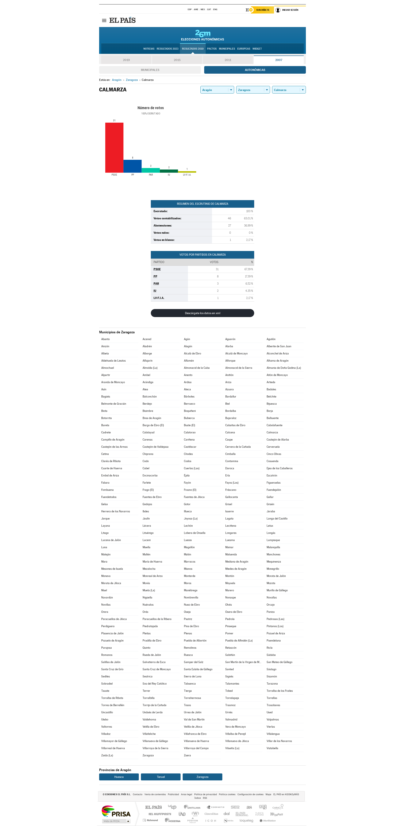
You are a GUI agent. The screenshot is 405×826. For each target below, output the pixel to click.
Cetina (105, 454)
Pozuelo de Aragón (112, 640)
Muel (104, 590)
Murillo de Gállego (277, 590)
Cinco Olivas (274, 454)
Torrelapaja (232, 698)
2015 (177, 60)
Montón (229, 576)
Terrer (146, 690)
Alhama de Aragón (278, 360)
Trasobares (273, 705)
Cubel (146, 468)
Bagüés (105, 396)
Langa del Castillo (277, 518)
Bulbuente (273, 418)
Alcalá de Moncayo (236, 353)
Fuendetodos (108, 497)
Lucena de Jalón (111, 540)
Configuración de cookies (250, 794)
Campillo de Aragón (112, 439)
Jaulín (146, 518)
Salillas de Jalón (110, 662)
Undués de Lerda (153, 712)
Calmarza (272, 432)
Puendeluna (274, 640)
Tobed (229, 690)
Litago (105, 532)
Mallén (146, 554)
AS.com (247, 807)
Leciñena (230, 525)
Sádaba (271, 654)
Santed (229, 669)
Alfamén (189, 360)
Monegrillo (273, 568)
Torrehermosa (192, 698)
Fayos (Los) (232, 482)
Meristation (267, 820)
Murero (229, 590)
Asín (103, 389)
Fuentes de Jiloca (194, 497)
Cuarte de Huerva (111, 468)
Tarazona (272, 683)
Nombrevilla (191, 597)
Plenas (188, 633)
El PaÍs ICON (210, 820)
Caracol (276, 807)
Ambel (146, 375)
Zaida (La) (107, 755)
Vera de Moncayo (235, 726)
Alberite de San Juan (279, 346)
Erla (227, 475)
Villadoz (106, 733)
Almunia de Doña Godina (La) (284, 367)
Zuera (187, 755)
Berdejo (147, 403)
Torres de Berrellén (112, 705)
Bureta (105, 425)
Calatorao (190, 432)
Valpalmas (273, 719)
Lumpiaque (273, 540)
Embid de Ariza (110, 475)
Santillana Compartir (215, 807)
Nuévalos (148, 604)
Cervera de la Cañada (238, 446)
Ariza (228, 382)
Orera (104, 611)
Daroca (229, 468)
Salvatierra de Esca (154, 662)
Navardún (107, 597)
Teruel (161, 777)
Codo (146, 461)
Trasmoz (230, 705)
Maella (146, 547)
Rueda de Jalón (152, 654)
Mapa (268, 794)
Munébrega (190, 590)
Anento (188, 375)
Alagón (188, 346)
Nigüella (147, 597)
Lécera (147, 525)
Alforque (230, 360)
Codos (187, 461)
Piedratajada (150, 626)
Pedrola (230, 619)
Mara (104, 561)
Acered (147, 339)
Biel (227, 403)
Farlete (147, 482)
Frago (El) (148, 489)
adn (261, 807)
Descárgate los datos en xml (202, 313)
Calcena (230, 432)
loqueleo (246, 820)
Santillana (193, 807)
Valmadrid (231, 719)
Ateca (187, 389)
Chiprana (148, 454)
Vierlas (271, 726)
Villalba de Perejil (235, 733)
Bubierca (189, 418)
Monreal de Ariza (153, 576)
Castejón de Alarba (278, 439)
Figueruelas (274, 482)
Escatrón (272, 475)
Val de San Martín (194, 719)
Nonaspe (230, 597)
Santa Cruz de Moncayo (157, 669)
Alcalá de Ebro (192, 353)
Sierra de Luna (192, 676)
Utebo (104, 719)
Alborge (147, 353)
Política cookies (227, 794)
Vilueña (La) (232, 748)
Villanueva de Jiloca (237, 741)
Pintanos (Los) (275, 626)
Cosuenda (272, 461)
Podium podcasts (192, 820)
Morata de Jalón (276, 576)
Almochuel (107, 367)
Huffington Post (159, 814)
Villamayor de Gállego (114, 741)
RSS (205, 798)
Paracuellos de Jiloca (114, 619)
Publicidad (173, 794)
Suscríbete (263, 9)
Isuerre (229, 511)
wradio (194, 814)
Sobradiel (107, 683)
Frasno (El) (190, 489)
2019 (126, 60)
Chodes (188, 454)
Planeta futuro (257, 814)
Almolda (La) (150, 367)
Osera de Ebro (233, 611)
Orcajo (271, 604)
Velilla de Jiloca (193, 726)
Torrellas (272, 698)
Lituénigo (148, 532)
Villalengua (273, 733)
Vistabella (272, 748)
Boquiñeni (190, 410)
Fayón (187, 482)
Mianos (188, 568)
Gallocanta (231, 497)
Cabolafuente (274, 425)
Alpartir (105, 375)
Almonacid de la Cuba (197, 367)
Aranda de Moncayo (113, 382)
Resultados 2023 (167, 48)
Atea (145, 389)
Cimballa (230, 454)
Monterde (189, 576)
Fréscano (230, 489)
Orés (145, 611)
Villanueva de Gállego (155, 741)
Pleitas (147, 633)
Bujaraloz (230, 418)
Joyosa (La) (191, 518)
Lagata (229, 518)
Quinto (146, 647)
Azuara (229, 389)
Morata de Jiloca (111, 583)
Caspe (229, 439)
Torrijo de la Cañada (154, 705)
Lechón (188, 525)
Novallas (272, 597)
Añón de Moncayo (277, 375)
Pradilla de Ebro (152, 640)
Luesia (188, 540)
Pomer (229, 633)
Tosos (187, 705)
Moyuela (230, 583)
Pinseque (230, 626)
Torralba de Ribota (112, 698)
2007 (278, 60)
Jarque (105, 518)
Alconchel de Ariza (278, 353)
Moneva (106, 576)
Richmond (150, 820)
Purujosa (106, 647)
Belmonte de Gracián (113, 403)
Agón (187, 339)
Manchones (273, 554)
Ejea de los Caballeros (280, 468)
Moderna (172, 820)
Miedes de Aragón (236, 568)
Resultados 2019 (193, 48)
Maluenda (231, 554)
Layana (105, 525)
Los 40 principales (174, 807)
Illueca (188, 511)
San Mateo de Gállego (279, 662)
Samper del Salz (193, 662)
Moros (187, 583)
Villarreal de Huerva (113, 748)
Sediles (105, 676)
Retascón (230, 647)
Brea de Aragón (152, 418)
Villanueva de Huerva (196, 741)
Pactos (212, 48)
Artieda (271, 382)
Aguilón (271, 339)
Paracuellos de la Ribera (157, 619)
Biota (104, 410)
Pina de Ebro (191, 626)
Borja (270, 410)
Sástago (271, 669)
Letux (270, 525)
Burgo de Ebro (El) (153, 425)
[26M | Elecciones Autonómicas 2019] (202, 35)
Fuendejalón (274, 489)
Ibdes (146, 511)
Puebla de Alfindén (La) (239, 640)
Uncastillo (107, 712)
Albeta (105, 353)
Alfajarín (148, 360)
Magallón (189, 547)
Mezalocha (149, 568)
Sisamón (272, 676)
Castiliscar (190, 446)
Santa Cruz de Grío (112, 669)
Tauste (105, 690)
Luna (104, 547)
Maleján (106, 554)
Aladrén (147, 346)
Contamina (231, 461)
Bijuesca (272, 403)
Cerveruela (273, 446)
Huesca (119, 777)
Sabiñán (230, 654)
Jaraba (271, 511)
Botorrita (106, 418)
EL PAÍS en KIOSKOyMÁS (286, 794)
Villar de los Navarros (279, 741)
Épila (187, 475)
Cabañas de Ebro (235, 425)
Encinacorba (150, 475)
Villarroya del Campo (196, 748)
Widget (257, 48)
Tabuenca (190, 683)
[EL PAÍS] (123, 20)
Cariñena (189, 439)
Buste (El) (189, 425)
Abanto (105, 339)
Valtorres (106, 726)
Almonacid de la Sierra (238, 367)
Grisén (270, 504)
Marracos (189, 561)
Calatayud (148, 432)
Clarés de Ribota (111, 461)
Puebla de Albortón (195, 640)
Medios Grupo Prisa (116, 821)
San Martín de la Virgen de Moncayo (243, 662)
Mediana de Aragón (236, 561)
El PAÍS (153, 807)
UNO (182, 814)
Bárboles (189, 396)
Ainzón (105, 346)
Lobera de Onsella (194, 532)
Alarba (229, 346)
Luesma (230, 540)
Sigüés (229, 676)
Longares (230, 532)
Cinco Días (210, 814)
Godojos (147, 504)
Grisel (228, 504)
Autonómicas (255, 70)
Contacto (137, 794)
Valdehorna (149, 719)
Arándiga (148, 382)
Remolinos (190, 647)
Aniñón (229, 375)
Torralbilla (149, 698)
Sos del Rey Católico (155, 683)
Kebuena (273, 814)
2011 (228, 60)
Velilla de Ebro (151, 726)
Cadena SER (234, 807)
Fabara (105, 482)
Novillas (106, 604)
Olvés (228, 604)
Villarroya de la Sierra (155, 748)
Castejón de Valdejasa (156, 446)
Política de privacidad (205, 794)
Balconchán (150, 396)
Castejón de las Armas (114, 446)
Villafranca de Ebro (195, 733)
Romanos (106, 654)
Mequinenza (274, 561)
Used (270, 712)
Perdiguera (108, 626)
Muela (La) (149, 590)
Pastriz (188, 619)
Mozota (271, 583)
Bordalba (230, 410)
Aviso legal (186, 794)
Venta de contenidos (155, 794)
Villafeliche (149, 733)
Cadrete (106, 432)
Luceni (147, 540)
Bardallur (230, 396)
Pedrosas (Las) (275, 619)
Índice (197, 798)
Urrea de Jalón (192, 712)
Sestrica (148, 676)
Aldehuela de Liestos (113, 360)
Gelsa (104, 504)
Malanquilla (273, 547)
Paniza (271, 611)
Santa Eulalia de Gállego (198, 669)
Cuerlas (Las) (192, 468)
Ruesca (188, 654)
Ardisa (188, 382)
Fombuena (107, 489)
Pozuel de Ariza (276, 633)
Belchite (271, 396)
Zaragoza (148, 755)
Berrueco (189, 403)
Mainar (229, 547)
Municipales (150, 70)
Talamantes (232, 683)
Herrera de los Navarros (115, 511)
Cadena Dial (226, 814)
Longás (271, 532)
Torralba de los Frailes (280, 690)
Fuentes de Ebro (152, 497)
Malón (187, 554)
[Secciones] (104, 20)
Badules (271, 389)
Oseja (187, 611)
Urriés (228, 712)
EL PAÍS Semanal (242, 814)
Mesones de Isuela (112, 568)
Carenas (148, 439)
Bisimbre (148, 410)
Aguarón (230, 339)
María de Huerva (152, 561)
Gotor (187, 504)
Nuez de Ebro (192, 604)
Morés (146, 583)
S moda (228, 820)
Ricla (270, 647)
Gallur (270, 497)
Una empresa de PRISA (116, 811)
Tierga (188, 690)
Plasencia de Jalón (112, 633)
